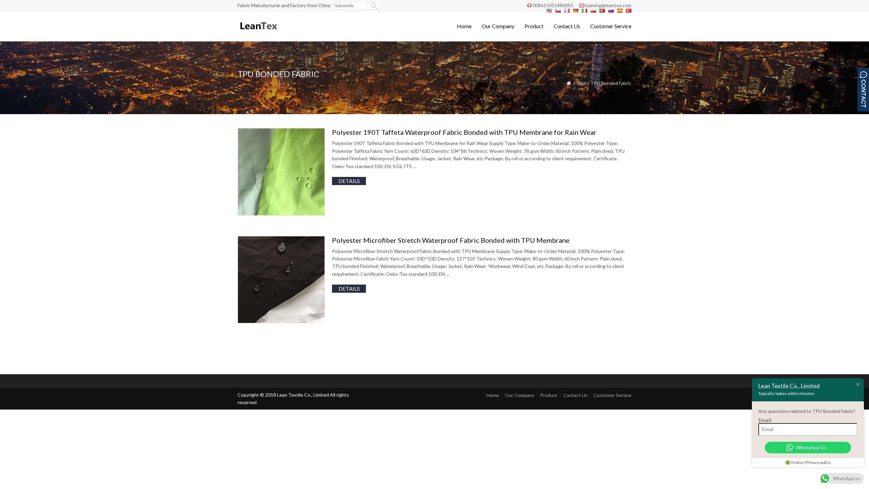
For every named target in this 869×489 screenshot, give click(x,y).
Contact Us (567, 26)
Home (464, 26)
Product (533, 26)
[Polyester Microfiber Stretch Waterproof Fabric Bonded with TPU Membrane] (281, 321)
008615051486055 (553, 5)
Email (764, 420)
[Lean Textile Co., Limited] (258, 32)
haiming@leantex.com (608, 5)
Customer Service (610, 26)
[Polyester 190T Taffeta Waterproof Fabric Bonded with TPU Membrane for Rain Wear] (281, 213)
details (349, 181)
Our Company (498, 26)
